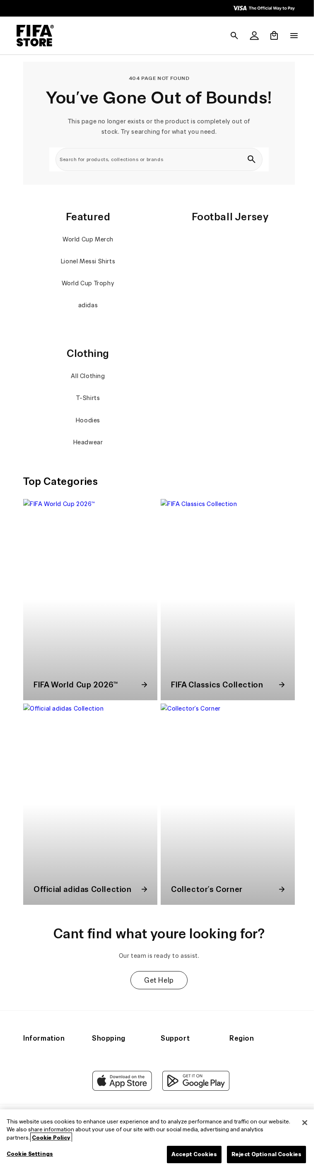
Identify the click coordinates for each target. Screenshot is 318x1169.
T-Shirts (87, 398)
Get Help (157, 974)
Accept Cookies (190, 1154)
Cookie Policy (51, 1137)
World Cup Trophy (86, 283)
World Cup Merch (87, 239)
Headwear (87, 442)
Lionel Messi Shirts (87, 261)
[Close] (301, 1123)
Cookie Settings (30, 1153)
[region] (157, 1139)
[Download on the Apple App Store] (120, 1088)
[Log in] (250, 36)
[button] (230, 36)
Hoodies (87, 420)
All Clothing (87, 376)
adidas (87, 305)
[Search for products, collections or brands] (249, 159)
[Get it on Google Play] (193, 1088)
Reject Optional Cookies (262, 1154)
